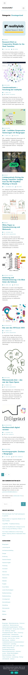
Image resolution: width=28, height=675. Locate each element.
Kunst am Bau (5, 574)
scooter (4, 653)
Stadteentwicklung (6, 593)
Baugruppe (5, 623)
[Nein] (26, 670)
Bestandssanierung (13, 623)
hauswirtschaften (15, 636)
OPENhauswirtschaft (7, 645)
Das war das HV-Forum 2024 (13, 328)
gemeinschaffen (6, 634)
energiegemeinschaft (7, 632)
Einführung (7, 630)
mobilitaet (12, 640)
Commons (21, 623)
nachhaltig (13, 643)
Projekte (4, 583)
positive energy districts (8, 647)
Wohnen (4, 614)
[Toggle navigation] (4, 3)
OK (12, 672)
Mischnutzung (5, 640)
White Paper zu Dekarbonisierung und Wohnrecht (11, 227)
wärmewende (5, 658)
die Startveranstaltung (7, 550)
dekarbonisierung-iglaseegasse (10, 627)
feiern (15, 632)
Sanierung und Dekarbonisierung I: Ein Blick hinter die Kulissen (13, 280)
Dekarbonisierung (14, 625)
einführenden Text (17, 495)
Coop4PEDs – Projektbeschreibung (10, 523)
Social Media (5, 587)
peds (17, 645)
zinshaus (12, 658)
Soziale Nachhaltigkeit (12, 653)
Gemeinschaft (14, 634)
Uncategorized (8, 325)
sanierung (18, 651)
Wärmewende (5, 608)
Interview (4, 571)
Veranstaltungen (6, 602)
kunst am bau (11, 638)
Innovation (5, 568)
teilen (13, 655)
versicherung (15, 657)
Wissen (4, 611)
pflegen (22, 645)
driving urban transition (18, 628)
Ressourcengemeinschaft (8, 651)
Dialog (20, 627)
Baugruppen (7, 128)
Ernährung (4, 556)
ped (14, 645)
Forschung (7, 85)
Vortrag (21, 657)
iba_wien (4, 638)
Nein (16, 672)
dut (3, 630)
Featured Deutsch (8, 275)
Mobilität (4, 580)
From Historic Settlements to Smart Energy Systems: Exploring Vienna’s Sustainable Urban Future (14, 533)
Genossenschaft (6, 636)
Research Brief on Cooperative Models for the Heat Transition (13, 44)
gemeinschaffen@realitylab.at (9, 491)
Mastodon (4, 577)
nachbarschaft (6, 643)
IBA (21, 636)
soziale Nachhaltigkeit (7, 590)
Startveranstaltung (6, 655)
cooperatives (5, 625)
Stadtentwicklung (6, 596)
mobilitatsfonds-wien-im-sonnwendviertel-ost (13, 642)
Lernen (17, 638)
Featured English (6, 562)
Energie (6, 39)
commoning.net (6, 547)
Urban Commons (6, 657)
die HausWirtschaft (7, 628)
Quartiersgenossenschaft (8, 649)
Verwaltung (5, 605)
